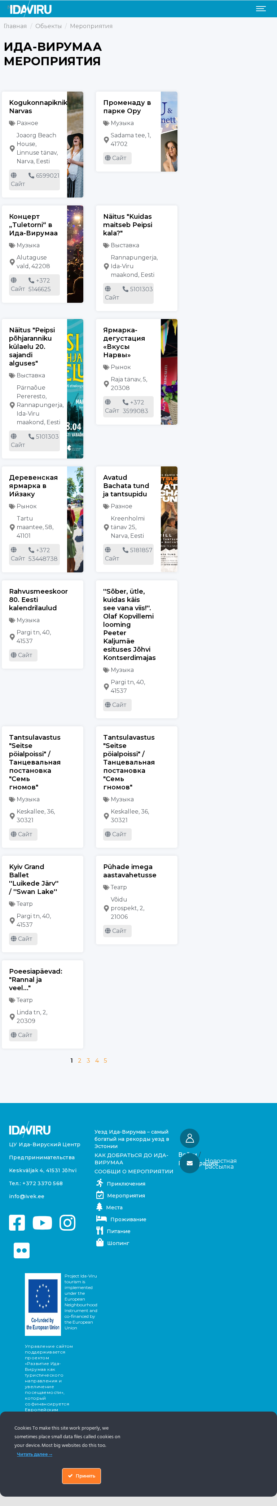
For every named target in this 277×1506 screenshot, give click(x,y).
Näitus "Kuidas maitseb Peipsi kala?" (127, 225)
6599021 (48, 175)
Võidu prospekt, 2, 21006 (127, 908)
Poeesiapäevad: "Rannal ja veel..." (35, 979)
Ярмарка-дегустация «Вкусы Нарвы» (124, 342)
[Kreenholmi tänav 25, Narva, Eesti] (106, 527)
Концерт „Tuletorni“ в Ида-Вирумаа (33, 225)
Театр (25, 903)
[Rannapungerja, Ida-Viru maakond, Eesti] (106, 266)
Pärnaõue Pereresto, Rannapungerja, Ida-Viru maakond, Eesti (40, 405)
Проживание (128, 1219)
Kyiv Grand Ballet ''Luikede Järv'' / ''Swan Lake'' (33, 879)
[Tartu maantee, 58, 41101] (12, 527)
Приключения (126, 1184)
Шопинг (118, 1243)
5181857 (141, 550)
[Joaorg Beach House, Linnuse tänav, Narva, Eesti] (12, 148)
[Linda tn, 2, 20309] (12, 1017)
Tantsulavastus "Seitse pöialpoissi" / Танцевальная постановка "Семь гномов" (35, 762)
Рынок (121, 367)
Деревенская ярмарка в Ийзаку (33, 486)
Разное (27, 123)
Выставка (125, 245)
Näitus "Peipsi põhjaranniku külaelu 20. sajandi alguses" (32, 346)
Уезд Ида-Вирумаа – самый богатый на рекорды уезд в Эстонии (131, 1139)
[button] (222, 1164)
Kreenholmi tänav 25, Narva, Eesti (128, 527)
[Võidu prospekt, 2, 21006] (106, 908)
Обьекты (48, 26)
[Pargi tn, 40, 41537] (12, 637)
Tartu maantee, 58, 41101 (35, 527)
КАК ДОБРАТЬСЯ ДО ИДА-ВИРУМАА (131, 1159)
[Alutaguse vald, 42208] (12, 262)
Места (114, 1207)
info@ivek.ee (27, 1196)
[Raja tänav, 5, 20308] (106, 384)
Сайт (18, 184)
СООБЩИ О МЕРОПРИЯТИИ (133, 1171)
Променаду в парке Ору (127, 107)
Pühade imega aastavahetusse (130, 871)
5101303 (141, 289)
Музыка (122, 123)
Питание (119, 1231)
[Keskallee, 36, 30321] (12, 816)
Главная (15, 26)
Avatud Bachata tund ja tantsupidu (126, 486)
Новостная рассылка (221, 1163)
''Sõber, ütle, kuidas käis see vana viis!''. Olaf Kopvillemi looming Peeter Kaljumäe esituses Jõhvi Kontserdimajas (129, 625)
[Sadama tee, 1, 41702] (106, 140)
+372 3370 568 (42, 1183)
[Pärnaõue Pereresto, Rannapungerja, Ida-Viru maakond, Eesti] (12, 405)
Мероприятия (126, 1195)
